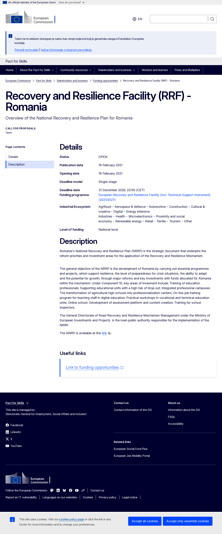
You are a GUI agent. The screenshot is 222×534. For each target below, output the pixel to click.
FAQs (171, 417)
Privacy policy (107, 497)
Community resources (74, 70)
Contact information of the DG (133, 410)
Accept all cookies (145, 521)
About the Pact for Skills (35, 70)
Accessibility (175, 423)
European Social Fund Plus (130, 449)
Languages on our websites (59, 497)
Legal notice (129, 497)
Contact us (97, 490)
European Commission (18, 80)
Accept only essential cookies (187, 521)
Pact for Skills (44, 80)
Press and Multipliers (187, 70)
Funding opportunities (105, 80)
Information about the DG (184, 410)
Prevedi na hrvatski (26, 50)
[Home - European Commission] (34, 17)
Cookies (88, 497)
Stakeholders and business (114, 70)
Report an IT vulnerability (21, 497)
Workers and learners (155, 70)
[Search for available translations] (109, 333)
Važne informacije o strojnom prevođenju (66, 50)
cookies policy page (71, 519)
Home (9, 70)
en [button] (140, 19)
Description (16, 164)
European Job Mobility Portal (132, 455)
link (104, 333)
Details (13, 157)
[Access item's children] (54, 70)
